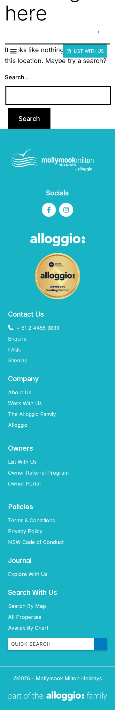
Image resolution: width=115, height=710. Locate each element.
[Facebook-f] (49, 210)
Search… (17, 77)
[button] (13, 51)
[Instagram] (66, 210)
